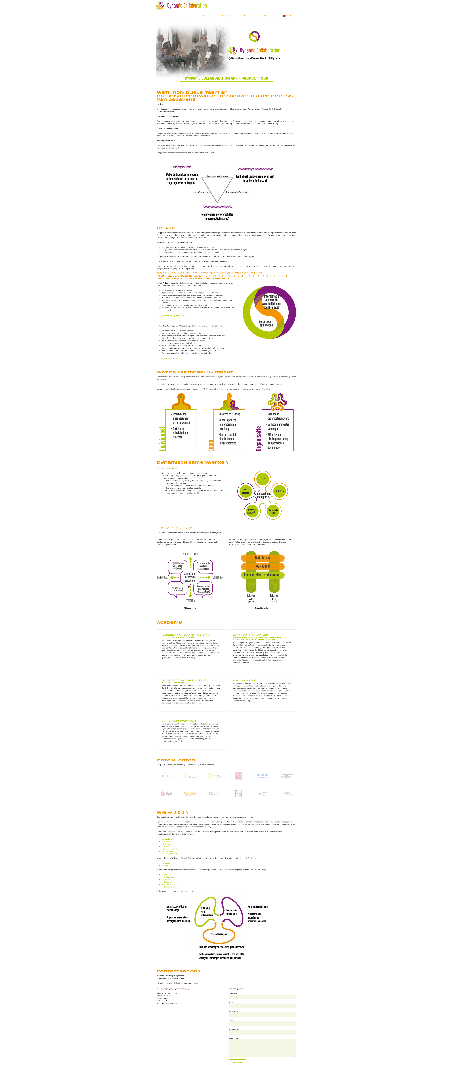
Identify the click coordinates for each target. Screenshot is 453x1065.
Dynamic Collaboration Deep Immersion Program (186, 636)
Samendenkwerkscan (179, 721)
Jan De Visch (166, 841)
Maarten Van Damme (170, 848)
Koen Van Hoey (167, 851)
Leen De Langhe (168, 877)
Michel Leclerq (167, 882)
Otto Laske (166, 879)
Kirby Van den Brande (170, 853)
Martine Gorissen (168, 844)
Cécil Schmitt (166, 846)
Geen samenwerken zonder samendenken (184, 681)
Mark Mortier (166, 884)
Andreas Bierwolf (168, 839)
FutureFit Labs (245, 680)
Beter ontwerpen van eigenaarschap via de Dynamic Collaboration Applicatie (258, 637)
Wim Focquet (167, 865)
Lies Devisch (166, 863)
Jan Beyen (165, 874)
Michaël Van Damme (169, 886)
